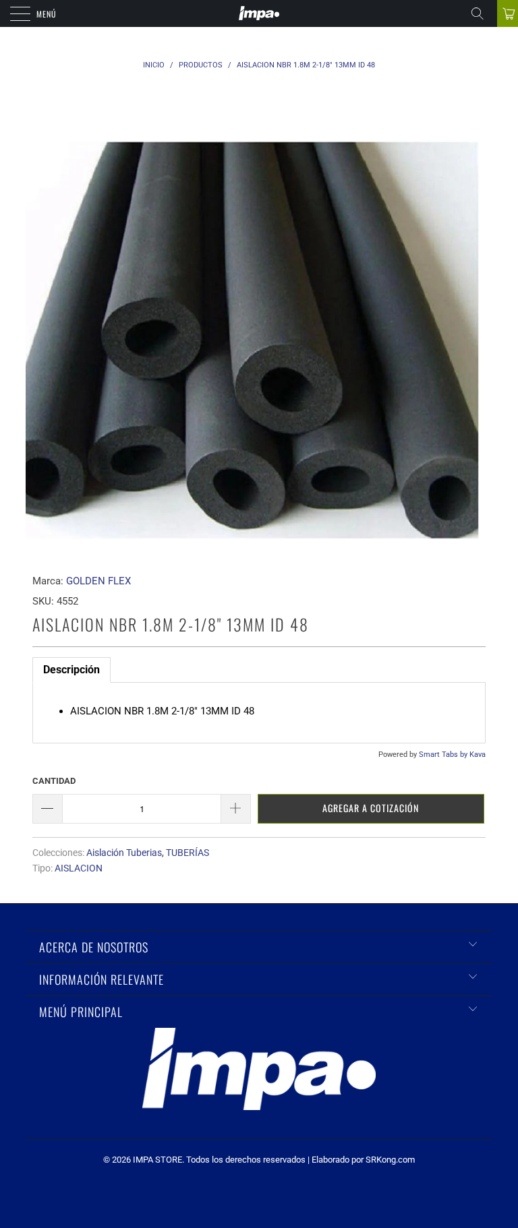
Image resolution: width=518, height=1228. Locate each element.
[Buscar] (482, 13)
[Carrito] (507, 13)
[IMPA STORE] (259, 13)
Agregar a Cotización (370, 808)
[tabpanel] (258, 712)
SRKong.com (390, 1160)
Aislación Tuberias (124, 852)
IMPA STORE (157, 1160)
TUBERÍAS (187, 852)
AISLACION (79, 868)
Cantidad (54, 781)
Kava (477, 754)
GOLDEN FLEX (98, 581)
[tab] (71, 670)
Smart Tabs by (444, 754)
